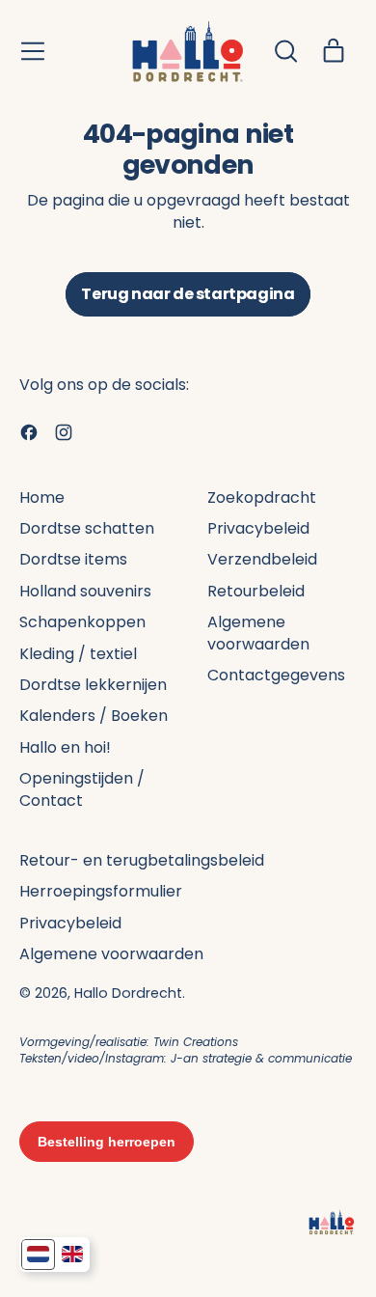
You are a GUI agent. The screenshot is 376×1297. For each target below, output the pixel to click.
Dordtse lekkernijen (93, 685)
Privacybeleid (258, 528)
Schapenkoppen (82, 622)
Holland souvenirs (85, 591)
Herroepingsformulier (100, 891)
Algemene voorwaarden (258, 632)
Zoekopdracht (261, 497)
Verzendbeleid (262, 559)
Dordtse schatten (86, 528)
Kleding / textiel (78, 654)
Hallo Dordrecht (128, 993)
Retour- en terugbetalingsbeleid (141, 860)
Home (42, 497)
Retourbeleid (256, 591)
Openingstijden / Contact (82, 789)
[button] (285, 51)
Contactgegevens (276, 675)
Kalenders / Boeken (93, 715)
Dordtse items (73, 559)
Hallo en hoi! (65, 747)
